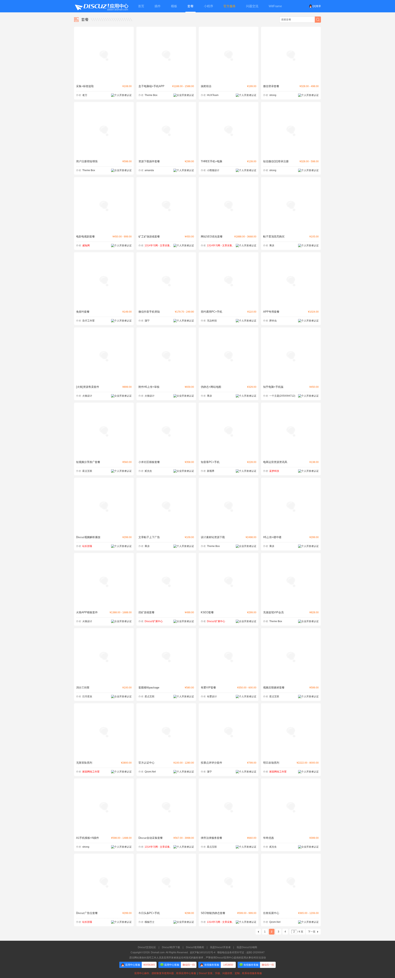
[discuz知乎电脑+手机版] (291, 380)
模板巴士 (150, 922)
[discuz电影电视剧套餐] (104, 229)
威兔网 (86, 245)
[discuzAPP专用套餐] (291, 305)
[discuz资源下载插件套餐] (166, 154)
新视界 (210, 471)
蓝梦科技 (274, 471)
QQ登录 (316, 6)
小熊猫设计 (213, 170)
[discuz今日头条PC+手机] (166, 906)
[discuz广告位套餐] (104, 906)
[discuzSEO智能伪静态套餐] (228, 906)
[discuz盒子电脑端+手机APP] (166, 79)
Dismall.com (158, 952)
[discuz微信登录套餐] (291, 79)
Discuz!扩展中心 (154, 621)
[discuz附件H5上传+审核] (166, 380)
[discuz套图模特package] (166, 680)
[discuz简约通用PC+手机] (228, 305)
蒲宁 (147, 320)
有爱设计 (212, 696)
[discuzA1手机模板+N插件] (104, 831)
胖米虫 (273, 320)
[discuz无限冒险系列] (104, 756)
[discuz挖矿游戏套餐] (166, 605)
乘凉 (271, 245)
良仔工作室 (88, 320)
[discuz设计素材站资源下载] (228, 530)
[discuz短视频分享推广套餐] (104, 455)
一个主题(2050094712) (282, 395)
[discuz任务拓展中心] (291, 906)
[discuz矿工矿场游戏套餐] (166, 229)
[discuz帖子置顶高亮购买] (291, 229)
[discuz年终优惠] (291, 831)
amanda (149, 170)
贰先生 (148, 471)
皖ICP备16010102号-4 (202, 952)
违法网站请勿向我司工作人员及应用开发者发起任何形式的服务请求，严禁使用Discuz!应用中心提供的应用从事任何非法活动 (197, 957)
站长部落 (87, 546)
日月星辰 (87, 696)
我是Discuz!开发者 (220, 947)
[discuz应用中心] (101, 6)
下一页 (311, 931)
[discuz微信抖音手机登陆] (166, 305)
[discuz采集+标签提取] (104, 79)
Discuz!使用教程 (195, 947)
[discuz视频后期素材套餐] (291, 680)
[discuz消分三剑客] (104, 680)
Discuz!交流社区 (147, 947)
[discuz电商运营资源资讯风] (291, 455)
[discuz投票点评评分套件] (228, 756)
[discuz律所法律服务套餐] (228, 831)
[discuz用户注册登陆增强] (104, 154)
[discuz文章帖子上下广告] (166, 530)
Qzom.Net (150, 771)
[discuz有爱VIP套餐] (228, 680)
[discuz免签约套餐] (104, 305)
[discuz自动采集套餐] (166, 831)
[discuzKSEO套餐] (228, 605)
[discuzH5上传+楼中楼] (291, 530)
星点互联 (87, 471)
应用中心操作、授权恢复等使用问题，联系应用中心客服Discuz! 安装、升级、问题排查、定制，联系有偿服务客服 (197, 973)
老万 (84, 95)
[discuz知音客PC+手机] (228, 455)
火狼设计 (87, 395)
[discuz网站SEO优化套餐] (228, 229)
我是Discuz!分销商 (247, 947)
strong (272, 95)
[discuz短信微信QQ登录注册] (291, 154)
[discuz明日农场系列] (291, 756)
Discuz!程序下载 (171, 947)
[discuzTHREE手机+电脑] (228, 154)
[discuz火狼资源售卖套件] (104, 380)
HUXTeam (212, 95)
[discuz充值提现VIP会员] (291, 605)
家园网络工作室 (91, 771)
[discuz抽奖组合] (228, 79)
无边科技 (212, 320)
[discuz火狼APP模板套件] (104, 605)
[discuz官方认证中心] (166, 756)
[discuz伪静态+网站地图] (228, 380)
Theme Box (151, 95)
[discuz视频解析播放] (104, 530)
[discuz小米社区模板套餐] (166, 455)
